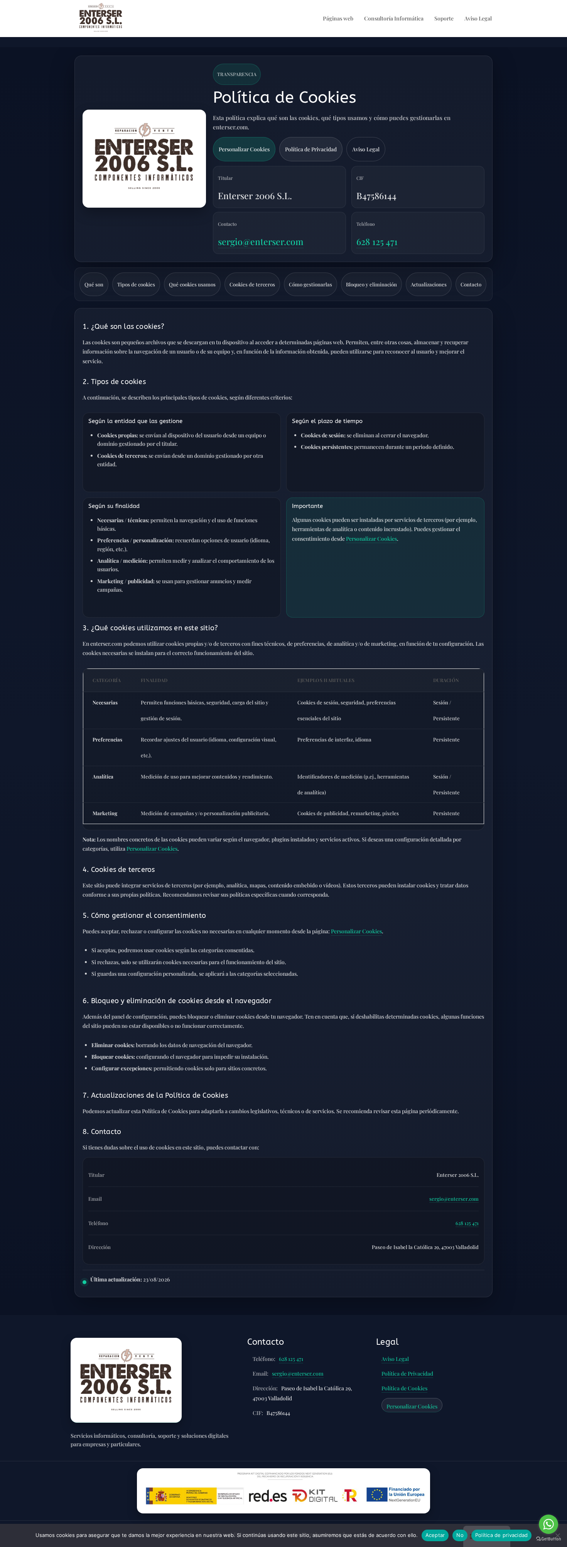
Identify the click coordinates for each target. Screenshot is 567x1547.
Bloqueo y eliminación (371, 284)
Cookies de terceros (252, 284)
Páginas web (338, 19)
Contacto (471, 284)
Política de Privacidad (311, 149)
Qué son (93, 284)
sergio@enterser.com (261, 241)
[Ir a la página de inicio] (126, 1380)
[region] (283, 749)
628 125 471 (377, 241)
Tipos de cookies (136, 284)
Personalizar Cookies (244, 149)
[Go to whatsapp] (548, 1524)
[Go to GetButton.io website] (548, 1539)
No (460, 1535)
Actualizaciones (429, 284)
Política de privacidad (501, 1535)
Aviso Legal (478, 19)
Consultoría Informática (394, 19)
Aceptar (435, 1535)
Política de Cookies (404, 1388)
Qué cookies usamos (192, 284)
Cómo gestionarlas (310, 284)
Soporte (444, 19)
